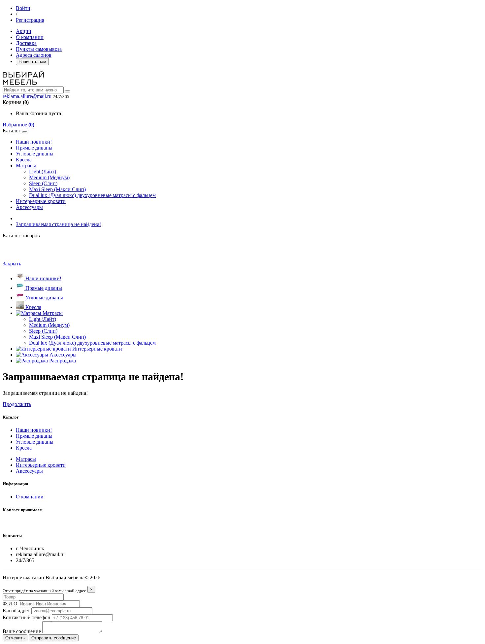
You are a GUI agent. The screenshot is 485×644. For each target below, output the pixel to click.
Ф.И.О (10, 603)
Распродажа (62, 360)
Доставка (26, 43)
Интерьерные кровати (41, 201)
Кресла (24, 159)
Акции (23, 31)
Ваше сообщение (22, 631)
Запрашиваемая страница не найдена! (58, 224)
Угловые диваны (34, 153)
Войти (23, 8)
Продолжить (17, 404)
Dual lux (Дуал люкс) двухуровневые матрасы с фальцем (92, 195)
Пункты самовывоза (39, 49)
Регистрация (30, 20)
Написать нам (32, 61)
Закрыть (12, 263)
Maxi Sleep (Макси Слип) (57, 189)
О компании (30, 37)
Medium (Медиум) (49, 177)
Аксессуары (29, 207)
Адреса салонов (33, 55)
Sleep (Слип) (43, 183)
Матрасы (26, 165)
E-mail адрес (16, 610)
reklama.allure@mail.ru (27, 96)
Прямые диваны (34, 148)
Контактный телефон (26, 617)
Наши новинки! (34, 142)
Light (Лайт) (42, 171)
